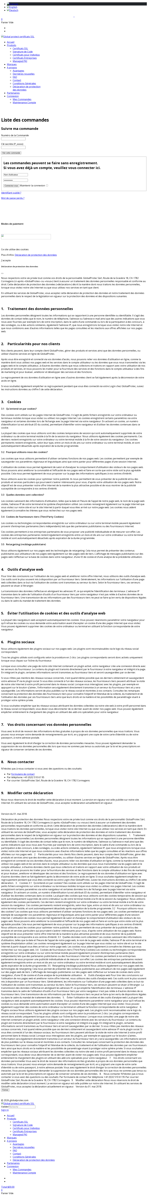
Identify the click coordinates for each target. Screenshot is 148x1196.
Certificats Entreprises (25, 58)
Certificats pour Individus (26, 54)
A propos (12, 67)
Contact (17, 80)
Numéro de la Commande (15, 135)
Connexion (13, 96)
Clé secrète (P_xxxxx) (12, 144)
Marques (12, 64)
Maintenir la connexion (32, 185)
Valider (5, 1106)
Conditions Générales (24, 83)
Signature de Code (23, 51)
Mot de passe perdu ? (12, 198)
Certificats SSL (20, 48)
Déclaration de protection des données (36, 254)
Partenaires (13, 93)
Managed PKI (20, 61)
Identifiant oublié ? (11, 192)
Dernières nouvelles (24, 73)
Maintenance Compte (24, 102)
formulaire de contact (23, 774)
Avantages (18, 70)
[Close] (2, 273)
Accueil (10, 42)
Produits (11, 45)
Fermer (5, 1090)
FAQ (15, 77)
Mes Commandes (22, 99)
